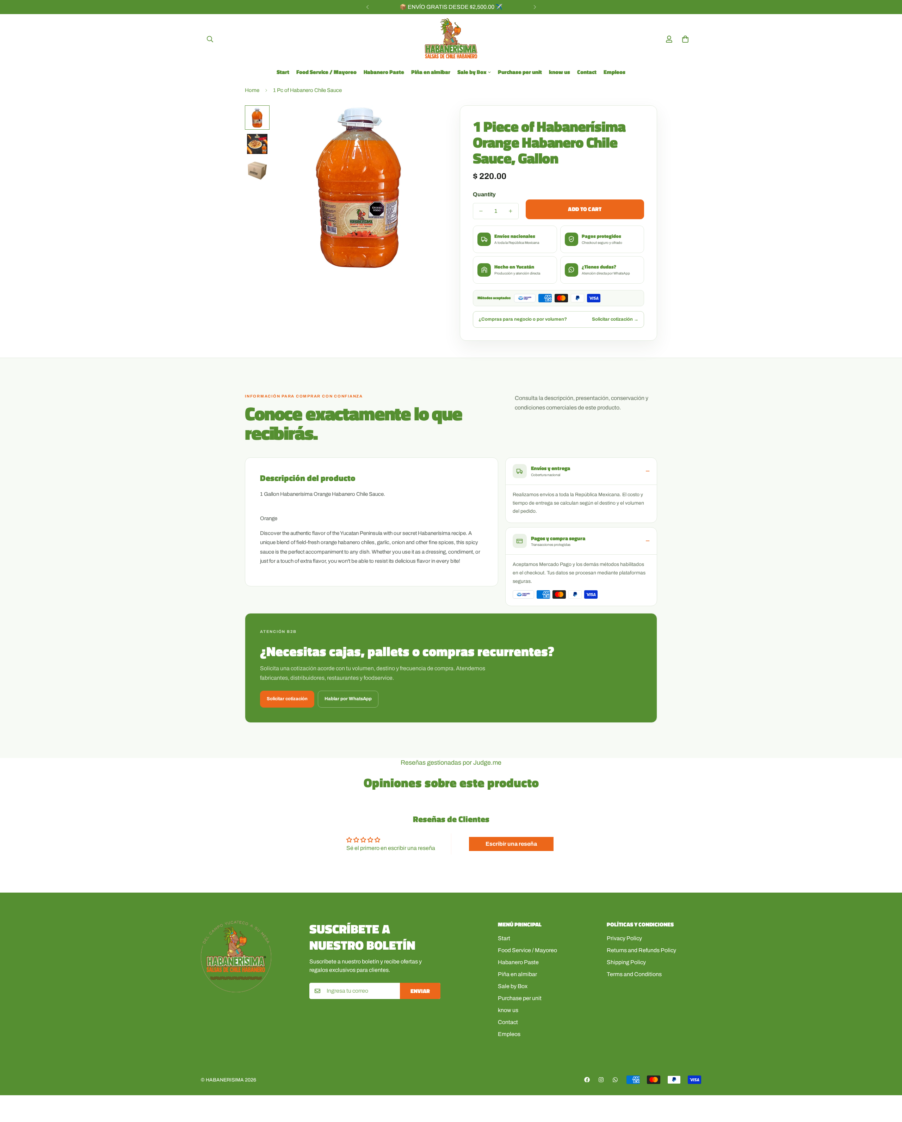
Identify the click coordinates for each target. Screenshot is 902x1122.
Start (283, 72)
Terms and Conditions (634, 974)
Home (252, 90)
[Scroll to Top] (888, 1083)
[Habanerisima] (451, 38)
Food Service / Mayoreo (326, 72)
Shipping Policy (626, 962)
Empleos (614, 72)
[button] (685, 39)
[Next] (535, 7)
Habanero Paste (384, 72)
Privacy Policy (624, 938)
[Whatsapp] (615, 1080)
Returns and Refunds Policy (641, 950)
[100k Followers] (601, 1080)
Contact (587, 72)
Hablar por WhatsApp (348, 698)
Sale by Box (472, 72)
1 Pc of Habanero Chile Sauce (307, 90)
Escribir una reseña (511, 844)
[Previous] (367, 7)
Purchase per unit (520, 72)
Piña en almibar (430, 72)
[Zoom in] (427, 120)
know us (559, 72)
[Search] (210, 39)
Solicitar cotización (287, 698)
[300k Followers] (587, 1080)
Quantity (484, 194)
